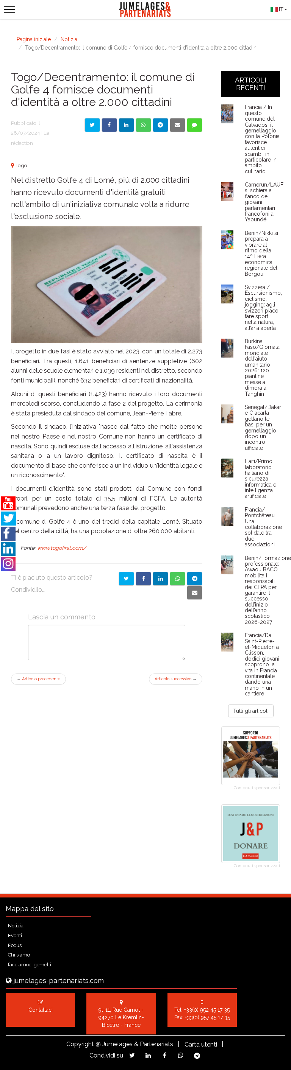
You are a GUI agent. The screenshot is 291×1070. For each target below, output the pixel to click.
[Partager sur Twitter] (126, 579)
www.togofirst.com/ (61, 548)
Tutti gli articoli (251, 711)
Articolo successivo (176, 679)
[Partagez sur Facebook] (164, 1055)
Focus (15, 945)
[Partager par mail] (194, 593)
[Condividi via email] (177, 125)
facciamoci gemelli (29, 964)
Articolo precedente (38, 679)
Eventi (15, 935)
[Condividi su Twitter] (92, 125)
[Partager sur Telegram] (194, 579)
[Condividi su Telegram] (160, 125)
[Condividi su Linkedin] (126, 125)
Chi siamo (19, 955)
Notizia (69, 39)
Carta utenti (201, 1044)
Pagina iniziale (34, 39)
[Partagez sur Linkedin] (148, 1055)
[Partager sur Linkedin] (160, 579)
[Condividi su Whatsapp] (143, 125)
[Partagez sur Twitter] (132, 1055)
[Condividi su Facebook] (109, 125)
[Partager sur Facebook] (143, 579)
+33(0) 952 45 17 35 (207, 1010)
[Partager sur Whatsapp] (177, 579)
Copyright (80, 1044)
